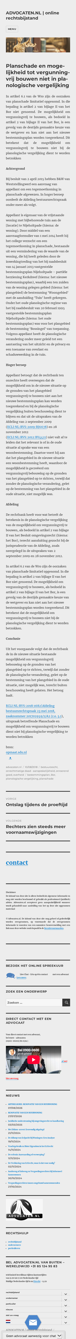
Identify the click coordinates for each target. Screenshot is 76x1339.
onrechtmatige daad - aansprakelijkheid (30, 770)
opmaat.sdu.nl (16, 752)
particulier (11, 1304)
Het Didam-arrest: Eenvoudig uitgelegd (26, 1129)
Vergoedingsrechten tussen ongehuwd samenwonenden (34, 1183)
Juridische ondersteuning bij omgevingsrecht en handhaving (36, 1121)
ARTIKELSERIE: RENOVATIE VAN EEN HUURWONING (32, 1104)
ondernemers (14, 1245)
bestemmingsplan (38, 774)
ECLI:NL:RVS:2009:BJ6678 (27, 427)
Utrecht (36, 1281)
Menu (12, 28)
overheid (18, 774)
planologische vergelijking (22, 778)
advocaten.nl (14, 767)
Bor (53, 774)
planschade (46, 778)
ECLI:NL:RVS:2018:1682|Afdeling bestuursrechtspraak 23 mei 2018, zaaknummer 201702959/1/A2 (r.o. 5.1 (33, 711)
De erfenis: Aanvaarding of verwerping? (26, 1154)
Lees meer (21, 977)
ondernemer (12, 1298)
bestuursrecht (49, 767)
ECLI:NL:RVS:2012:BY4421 (26, 437)
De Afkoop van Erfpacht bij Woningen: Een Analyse (31, 1138)
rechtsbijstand (14, 1242)
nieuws (9, 1309)
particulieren (14, 1248)
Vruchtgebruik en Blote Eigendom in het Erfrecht (30, 1146)
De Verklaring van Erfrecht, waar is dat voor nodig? (31, 1163)
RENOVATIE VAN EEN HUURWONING (25, 1113)
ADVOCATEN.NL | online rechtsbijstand (32, 15)
